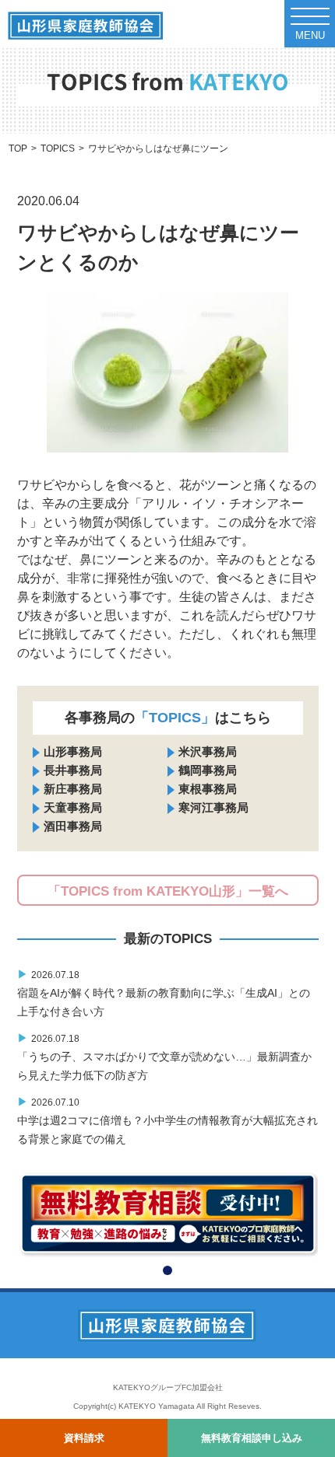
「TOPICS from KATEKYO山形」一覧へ (168, 891)
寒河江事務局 (213, 807)
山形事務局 (73, 751)
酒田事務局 (73, 826)
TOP (18, 148)
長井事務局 (73, 770)
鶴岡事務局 (207, 770)
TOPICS (58, 148)
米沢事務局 (207, 751)
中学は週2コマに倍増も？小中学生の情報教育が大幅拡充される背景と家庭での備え (167, 1120)
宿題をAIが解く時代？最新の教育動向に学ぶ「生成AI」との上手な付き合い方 (163, 993)
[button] (167, 1270)
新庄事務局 (73, 788)
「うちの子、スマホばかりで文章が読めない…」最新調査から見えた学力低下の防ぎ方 (164, 1056)
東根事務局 (207, 788)
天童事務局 (73, 807)
